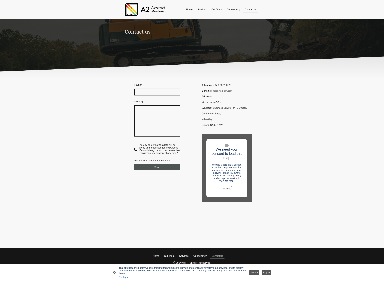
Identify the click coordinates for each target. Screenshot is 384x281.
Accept (227, 188)
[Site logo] (145, 9)
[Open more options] (229, 256)
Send (157, 167)
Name (138, 84)
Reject (266, 272)
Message (139, 101)
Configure (124, 277)
